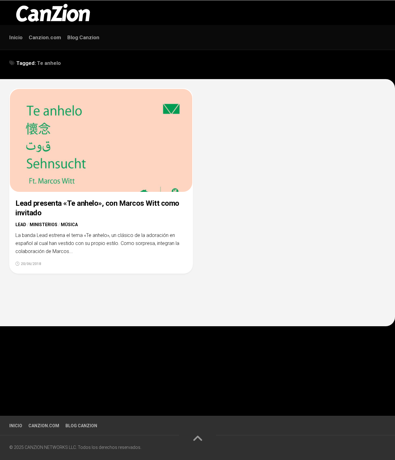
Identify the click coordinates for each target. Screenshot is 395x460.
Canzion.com (45, 37)
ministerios (43, 224)
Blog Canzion (83, 37)
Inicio (16, 37)
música (69, 224)
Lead (20, 224)
